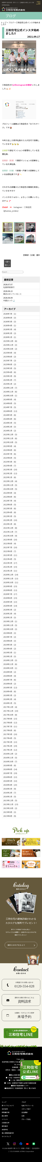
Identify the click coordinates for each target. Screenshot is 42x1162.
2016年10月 (10, 761)
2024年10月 (10, 395)
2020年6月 (10, 598)
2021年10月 (10, 535)
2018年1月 (9, 703)
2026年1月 (9, 337)
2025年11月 (10, 345)
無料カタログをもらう (16, 945)
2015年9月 (9, 812)
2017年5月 (10, 734)
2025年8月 (9, 356)
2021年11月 (10, 531)
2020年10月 (10, 582)
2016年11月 (10, 757)
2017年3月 (10, 742)
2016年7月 (10, 773)
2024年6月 (10, 411)
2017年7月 (10, 726)
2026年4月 (9, 325)
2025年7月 (9, 360)
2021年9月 (10, 539)
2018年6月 (9, 683)
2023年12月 (10, 434)
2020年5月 (10, 601)
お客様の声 (5, 1123)
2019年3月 (9, 652)
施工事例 (5, 1116)
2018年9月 (9, 672)
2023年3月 (10, 469)
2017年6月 (9, 730)
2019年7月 (9, 637)
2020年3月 (9, 609)
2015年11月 (10, 804)
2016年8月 (10, 769)
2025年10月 (10, 348)
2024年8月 (9, 403)
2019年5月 (9, 644)
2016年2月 (9, 792)
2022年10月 (10, 489)
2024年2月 (9, 426)
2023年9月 (9, 446)
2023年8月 (9, 450)
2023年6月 (9, 457)
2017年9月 (10, 718)
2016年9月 (9, 765)
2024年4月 (9, 418)
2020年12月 (10, 574)
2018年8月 (9, 675)
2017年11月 (10, 710)
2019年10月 (10, 629)
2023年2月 (10, 473)
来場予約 (5, 1129)
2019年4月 (9, 648)
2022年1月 (9, 524)
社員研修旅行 (8, 287)
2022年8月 (9, 496)
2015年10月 (10, 808)
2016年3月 (9, 788)
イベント (5, 1119)
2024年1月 (9, 430)
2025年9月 (9, 352)
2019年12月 (10, 621)
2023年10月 (10, 442)
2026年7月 (9, 313)
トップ (4, 1102)
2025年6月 (9, 364)
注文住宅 (5, 1109)
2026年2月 (9, 333)
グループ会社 (25, 1119)
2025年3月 (9, 376)
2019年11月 (10, 625)
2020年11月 (10, 578)
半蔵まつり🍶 (9, 300)
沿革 (22, 1116)
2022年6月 (9, 504)
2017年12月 (10, 707)
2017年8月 (10, 722)
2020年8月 (10, 590)
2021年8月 (9, 543)
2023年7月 (9, 454)
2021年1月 (10, 570)
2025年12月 (10, 341)
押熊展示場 (5, 1112)
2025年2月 (9, 380)
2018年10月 (10, 668)
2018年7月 (9, 679)
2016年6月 (10, 777)
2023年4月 (9, 465)
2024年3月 (9, 422)
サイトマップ (6, 1136)
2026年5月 (9, 321)
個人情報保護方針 (8, 1133)
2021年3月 (10, 563)
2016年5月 (10, 781)
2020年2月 (9, 613)
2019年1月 (9, 656)
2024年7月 (9, 407)
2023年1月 (9, 477)
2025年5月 (9, 368)
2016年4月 (10, 784)
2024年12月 (10, 387)
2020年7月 (10, 594)
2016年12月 (10, 753)
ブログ (23, 1102)
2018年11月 (10, 664)
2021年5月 (10, 555)
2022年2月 (10, 520)
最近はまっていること (12, 293)
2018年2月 (9, 699)
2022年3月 (9, 516)
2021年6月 (9, 551)
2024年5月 (9, 415)
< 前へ (7, 261)
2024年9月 (9, 399)
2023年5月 (9, 461)
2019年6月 (9, 640)
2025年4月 (9, 372)
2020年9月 (10, 586)
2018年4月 (9, 691)
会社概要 (24, 1112)
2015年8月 (9, 816)
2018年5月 (10, 687)
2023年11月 (10, 438)
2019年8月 (9, 633)
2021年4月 (9, 559)
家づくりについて (8, 1105)
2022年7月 (9, 500)
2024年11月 (10, 391)
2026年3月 (9, 329)
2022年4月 (9, 512)
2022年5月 (9, 508)
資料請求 (5, 1126)
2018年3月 (9, 695)
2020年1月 (9, 617)
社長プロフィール (27, 1105)
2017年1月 (10, 749)
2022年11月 (10, 485)
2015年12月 (10, 800)
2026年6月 (9, 317)
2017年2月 (10, 746)
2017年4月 (9, 738)
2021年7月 (10, 547)
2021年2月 (10, 566)
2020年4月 (10, 605)
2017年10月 (10, 714)
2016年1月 (9, 796)
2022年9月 (9, 492)
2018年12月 (10, 660)
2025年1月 (9, 383)
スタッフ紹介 (26, 1109)
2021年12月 (10, 527)
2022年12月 (10, 481)
